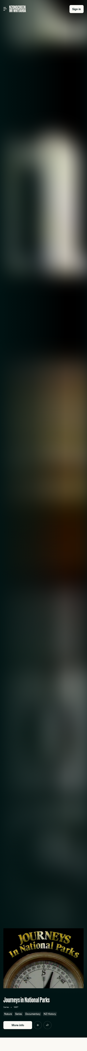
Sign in (76, 9)
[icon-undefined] (38, 1025)
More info (18, 1025)
